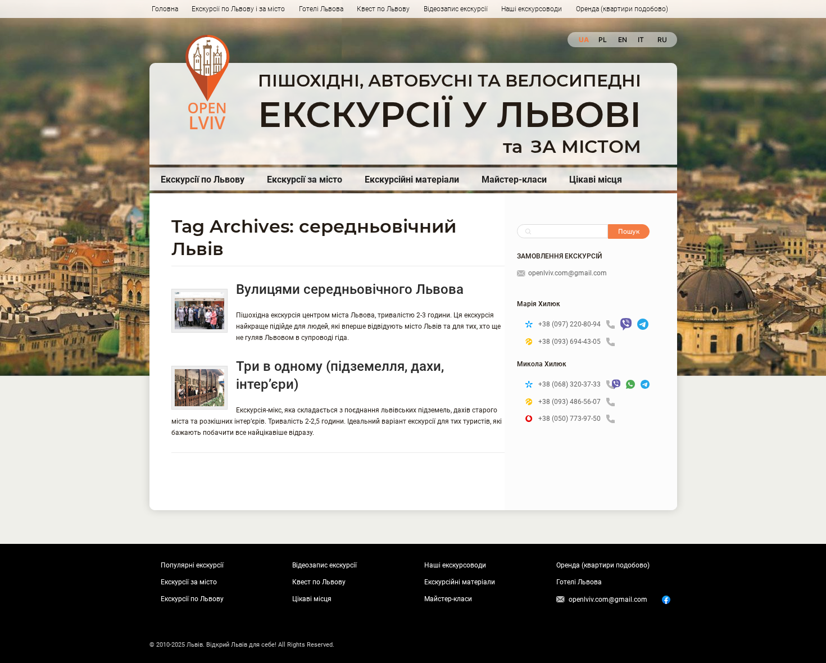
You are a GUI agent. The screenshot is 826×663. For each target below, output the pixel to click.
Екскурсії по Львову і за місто (238, 9)
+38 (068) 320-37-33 (569, 384)
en (622, 39)
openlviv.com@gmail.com (567, 273)
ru (661, 39)
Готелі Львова (321, 9)
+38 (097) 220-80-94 (569, 324)
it (641, 39)
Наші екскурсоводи (531, 9)
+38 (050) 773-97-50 (569, 419)
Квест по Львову (383, 9)
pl (602, 39)
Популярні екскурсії (192, 565)
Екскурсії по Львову (202, 179)
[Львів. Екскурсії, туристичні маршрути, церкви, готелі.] (207, 82)
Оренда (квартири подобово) (622, 9)
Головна (165, 9)
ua (583, 39)
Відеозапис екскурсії (456, 9)
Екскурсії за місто (304, 179)
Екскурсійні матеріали (412, 179)
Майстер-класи (514, 179)
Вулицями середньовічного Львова (350, 289)
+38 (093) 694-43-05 (569, 342)
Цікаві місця (595, 179)
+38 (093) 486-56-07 (569, 402)
